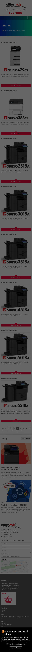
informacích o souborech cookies (11, 639)
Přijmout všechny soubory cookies (16, 644)
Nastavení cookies (16, 648)
